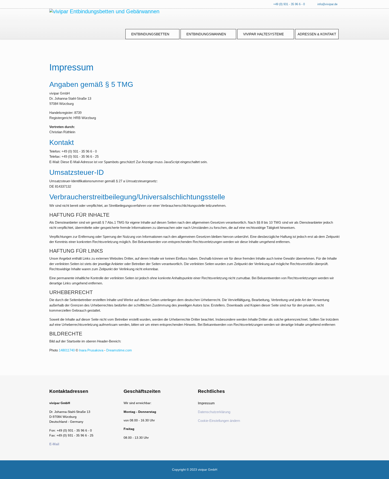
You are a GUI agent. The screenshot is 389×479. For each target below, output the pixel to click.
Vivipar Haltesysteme (263, 34)
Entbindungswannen (206, 34)
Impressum (206, 403)
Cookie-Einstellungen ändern (219, 421)
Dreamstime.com (119, 350)
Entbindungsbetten (150, 34)
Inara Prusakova (91, 350)
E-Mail (54, 444)
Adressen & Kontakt (317, 34)
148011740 (67, 350)
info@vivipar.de (327, 4)
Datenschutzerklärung (214, 412)
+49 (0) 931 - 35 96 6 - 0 (289, 4)
